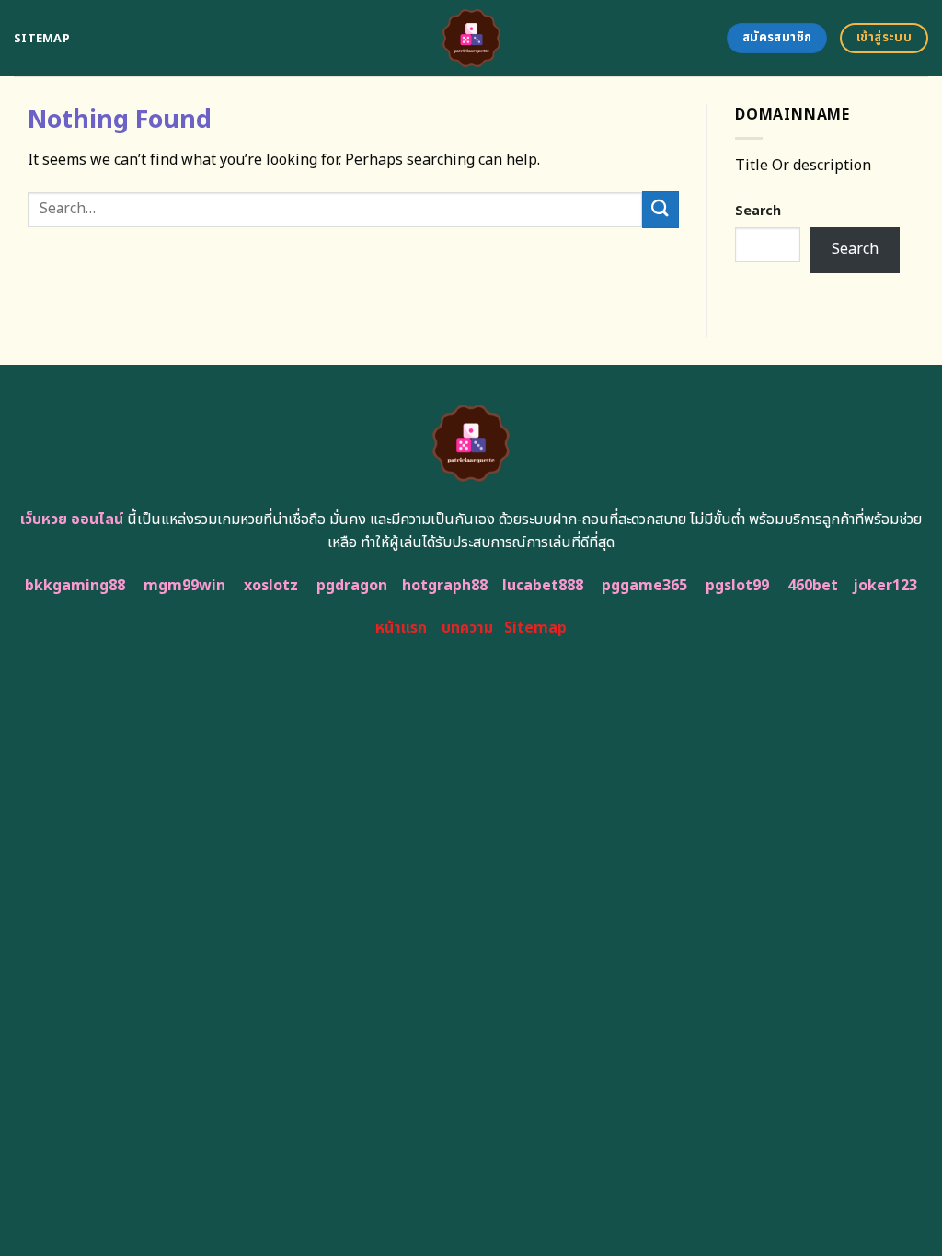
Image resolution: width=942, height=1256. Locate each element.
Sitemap (42, 38)
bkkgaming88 (75, 586)
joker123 (885, 586)
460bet (812, 586)
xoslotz (271, 586)
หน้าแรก (401, 628)
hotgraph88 (445, 586)
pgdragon (351, 586)
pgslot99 (737, 586)
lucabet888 (542, 586)
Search (758, 211)
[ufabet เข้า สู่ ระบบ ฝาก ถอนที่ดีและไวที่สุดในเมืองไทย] (471, 38)
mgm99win (184, 586)
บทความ (467, 628)
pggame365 (644, 586)
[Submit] (660, 209)
